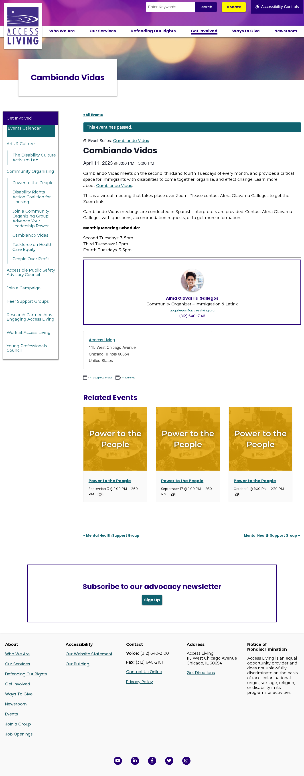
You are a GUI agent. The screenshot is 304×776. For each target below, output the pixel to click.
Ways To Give (18, 694)
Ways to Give (246, 31)
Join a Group (18, 724)
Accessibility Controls (280, 6)
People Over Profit (30, 258)
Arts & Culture (21, 143)
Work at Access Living (29, 332)
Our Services (102, 31)
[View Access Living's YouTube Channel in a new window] (118, 761)
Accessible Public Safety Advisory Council (31, 272)
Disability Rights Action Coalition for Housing (31, 197)
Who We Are (62, 31)
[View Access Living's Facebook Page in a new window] (152, 761)
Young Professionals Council (27, 348)
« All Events (93, 114)
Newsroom (285, 31)
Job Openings (19, 734)
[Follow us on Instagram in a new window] (186, 761)
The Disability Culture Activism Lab (34, 158)
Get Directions (201, 672)
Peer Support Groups (28, 301)
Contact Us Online (144, 671)
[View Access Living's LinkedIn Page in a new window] (135, 761)
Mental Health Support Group (111, 535)
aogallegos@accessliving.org (192, 310)
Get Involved (204, 31)
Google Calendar (102, 377)
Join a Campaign (24, 288)
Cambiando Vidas (30, 235)
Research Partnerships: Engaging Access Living (30, 317)
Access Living (102, 340)
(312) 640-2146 (192, 316)
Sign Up (152, 600)
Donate (234, 7)
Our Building (78, 664)
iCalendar (130, 377)
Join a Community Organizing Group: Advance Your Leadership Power (30, 218)
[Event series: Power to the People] (100, 494)
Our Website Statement (89, 654)
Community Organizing (30, 171)
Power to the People (32, 182)
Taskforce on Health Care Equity (32, 247)
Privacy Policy (139, 682)
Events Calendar (24, 128)
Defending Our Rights (153, 31)
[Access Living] (23, 43)
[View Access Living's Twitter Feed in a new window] (169, 761)
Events (11, 714)
